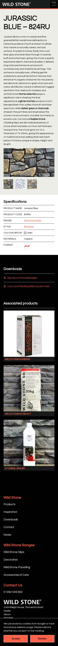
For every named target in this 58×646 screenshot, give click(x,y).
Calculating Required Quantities (28, 286)
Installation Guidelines (22, 278)
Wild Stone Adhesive (17, 359)
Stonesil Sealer (15, 468)
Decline (42, 638)
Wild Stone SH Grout (18, 414)
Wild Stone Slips (32, 220)
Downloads (11, 519)
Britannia (29, 226)
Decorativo (11, 559)
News (7, 534)
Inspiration (10, 511)
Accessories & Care (16, 574)
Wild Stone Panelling (17, 567)
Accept (16, 638)
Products (9, 504)
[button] (53, 4)
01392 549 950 (13, 592)
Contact (9, 527)
